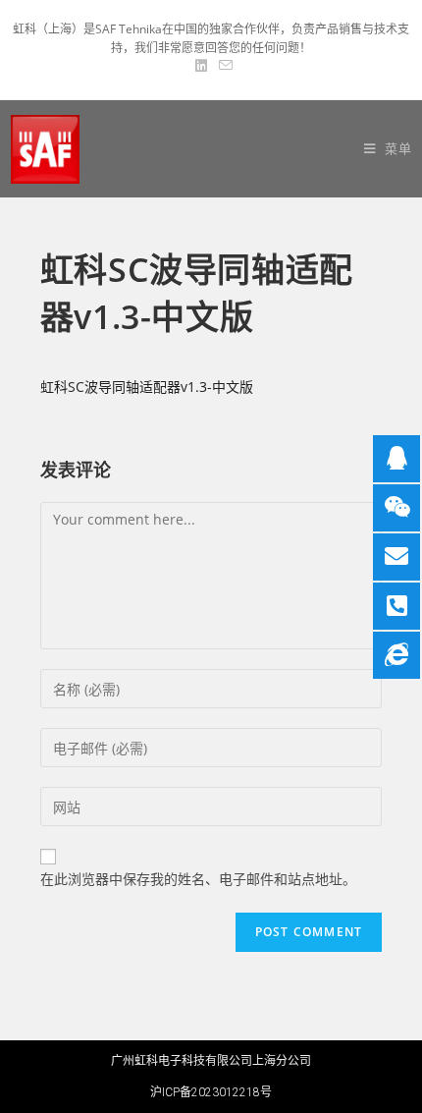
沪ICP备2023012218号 (211, 1092)
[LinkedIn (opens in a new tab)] (201, 66)
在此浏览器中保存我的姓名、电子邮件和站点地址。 (198, 878)
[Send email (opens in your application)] (223, 66)
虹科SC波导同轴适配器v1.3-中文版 (146, 386)
